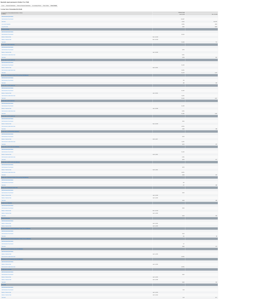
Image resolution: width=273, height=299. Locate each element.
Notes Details (54, 5)
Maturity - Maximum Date (6, 39)
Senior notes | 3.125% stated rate (8, 85)
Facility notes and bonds (6, 269)
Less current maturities (6, 24)
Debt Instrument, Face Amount (7, 19)
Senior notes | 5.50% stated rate (8, 44)
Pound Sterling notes (6, 218)
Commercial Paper (5, 29)
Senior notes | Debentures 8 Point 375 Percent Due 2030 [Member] (15, 75)
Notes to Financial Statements (23, 5)
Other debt (4, 284)
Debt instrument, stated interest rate (8, 54)
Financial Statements (10, 5)
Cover (2, 5)
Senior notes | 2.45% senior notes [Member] (10, 146)
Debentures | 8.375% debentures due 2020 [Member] (12, 259)
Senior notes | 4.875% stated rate (8, 116)
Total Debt (4, 21)
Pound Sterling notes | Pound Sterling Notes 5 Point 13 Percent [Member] (16, 238)
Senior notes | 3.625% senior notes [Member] (11, 162)
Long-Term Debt (5, 26)
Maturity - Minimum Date (6, 195)
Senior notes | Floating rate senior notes (10, 187)
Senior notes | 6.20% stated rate (8, 100)
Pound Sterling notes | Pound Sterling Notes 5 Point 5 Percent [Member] (16, 228)
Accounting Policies (36, 5)
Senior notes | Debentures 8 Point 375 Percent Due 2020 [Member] (15, 177)
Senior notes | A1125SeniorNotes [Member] (10, 131)
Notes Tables (46, 5)
